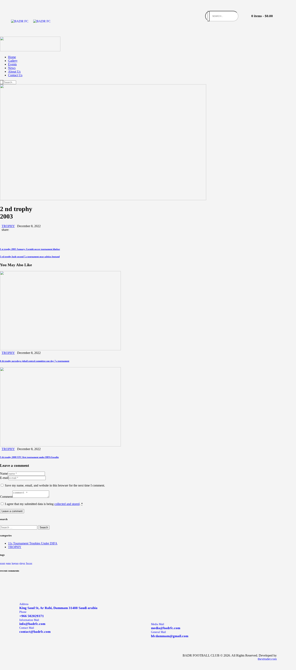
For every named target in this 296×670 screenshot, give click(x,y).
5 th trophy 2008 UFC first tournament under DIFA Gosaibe (29, 457)
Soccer (29, 563)
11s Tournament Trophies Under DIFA (32, 543)
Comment (6, 496)
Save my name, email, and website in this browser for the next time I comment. (55, 485)
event (2, 563)
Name (4, 473)
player (22, 563)
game (8, 563)
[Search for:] (19, 527)
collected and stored (67, 504)
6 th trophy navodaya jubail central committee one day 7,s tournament (34, 361)
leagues (15, 563)
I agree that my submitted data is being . (44, 504)
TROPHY (8, 226)
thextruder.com (267, 659)
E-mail (4, 477)
